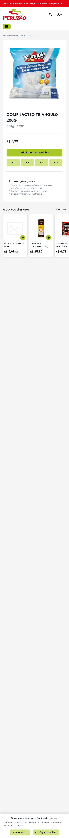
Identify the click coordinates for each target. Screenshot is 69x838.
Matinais (13, 35)
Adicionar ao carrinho (34, 152)
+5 (27, 162)
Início (5, 35)
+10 (41, 162)
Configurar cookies (45, 832)
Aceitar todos (20, 832)
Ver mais (61, 209)
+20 (56, 162)
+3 (13, 162)
